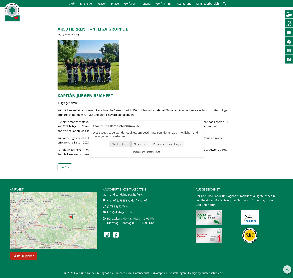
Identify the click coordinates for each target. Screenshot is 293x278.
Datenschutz (141, 273)
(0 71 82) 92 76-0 (117, 206)
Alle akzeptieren (120, 143)
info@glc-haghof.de (119, 212)
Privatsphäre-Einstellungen (168, 273)
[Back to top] (287, 269)
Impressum (123, 273)
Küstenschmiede (212, 273)
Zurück (65, 167)
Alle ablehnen (141, 143)
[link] (224, 3)
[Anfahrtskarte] (53, 220)
